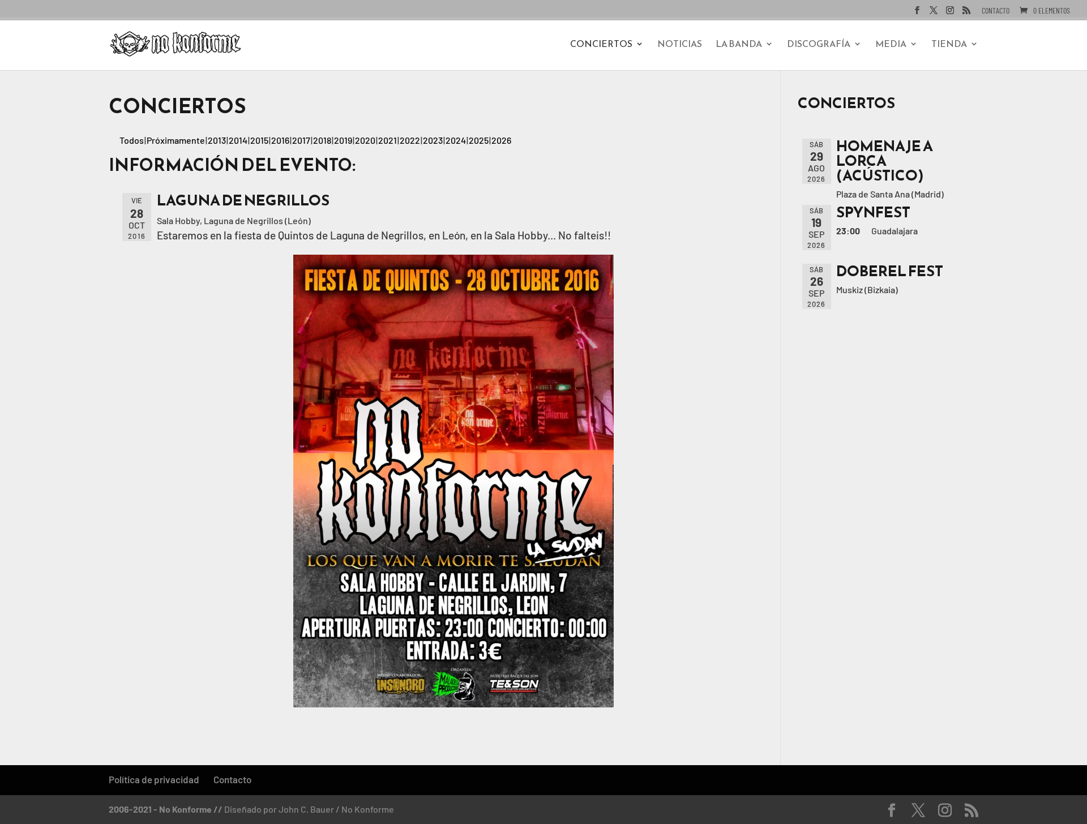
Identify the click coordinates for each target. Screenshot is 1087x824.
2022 (410, 140)
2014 (238, 140)
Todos (131, 140)
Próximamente (176, 140)
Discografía (818, 45)
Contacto (995, 11)
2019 (343, 140)
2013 (217, 140)
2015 (259, 140)
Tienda (949, 45)
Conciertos (601, 45)
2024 (456, 140)
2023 (433, 140)
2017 (301, 140)
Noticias (679, 45)
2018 (322, 140)
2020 (365, 140)
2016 (280, 140)
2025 (479, 140)
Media (890, 45)
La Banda (739, 45)
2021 (387, 140)
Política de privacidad (154, 779)
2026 (501, 140)
